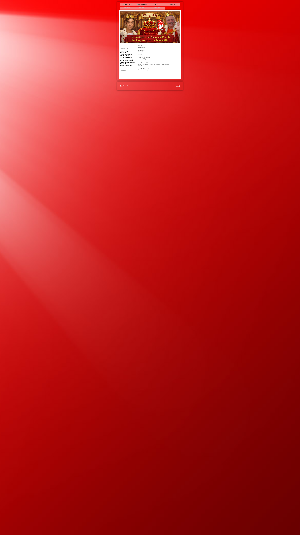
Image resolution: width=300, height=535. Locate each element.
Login (179, 85)
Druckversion (124, 85)
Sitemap (128, 85)
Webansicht (178, 86)
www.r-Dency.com (146, 70)
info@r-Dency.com (145, 68)
